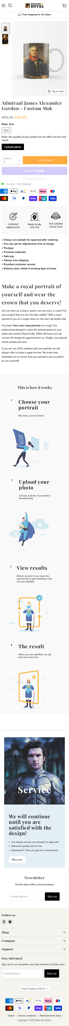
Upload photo (12, 147)
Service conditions (27, 1015)
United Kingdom (33, 989)
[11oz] (7, 133)
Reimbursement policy (50, 1015)
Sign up (52, 896)
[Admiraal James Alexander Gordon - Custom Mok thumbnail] (6, 28)
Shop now (17, 859)
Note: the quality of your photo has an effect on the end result (34, 138)
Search (11, 1015)
